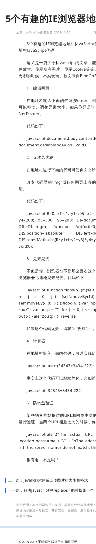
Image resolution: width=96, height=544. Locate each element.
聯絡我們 (71, 542)
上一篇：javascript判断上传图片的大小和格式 (48, 480)
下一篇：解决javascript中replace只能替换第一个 (51, 490)
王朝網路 (44, 542)
